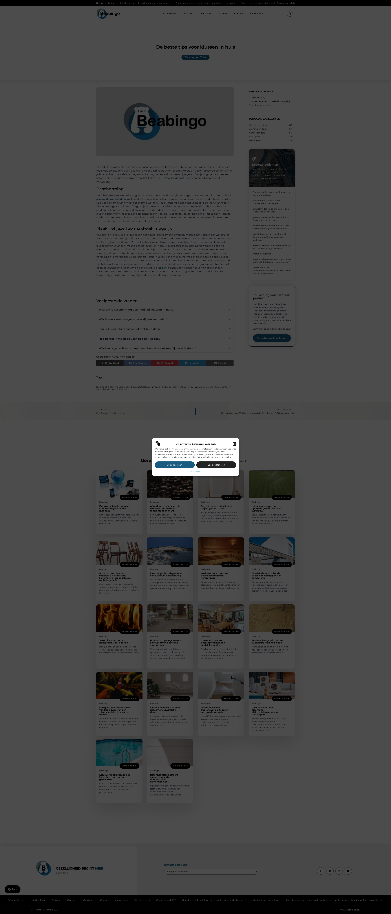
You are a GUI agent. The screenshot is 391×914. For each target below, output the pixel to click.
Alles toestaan (174, 465)
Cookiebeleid (194, 472)
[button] (234, 444)
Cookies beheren (216, 465)
